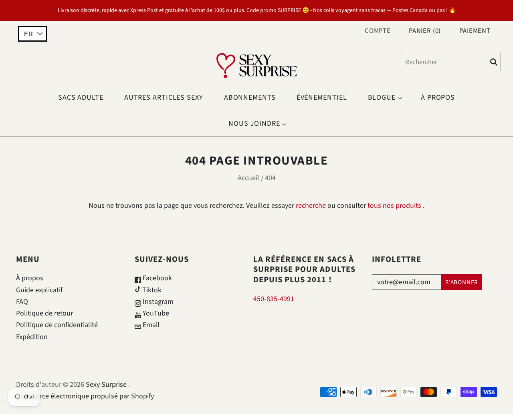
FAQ (22, 302)
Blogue (382, 97)
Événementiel (322, 97)
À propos (438, 97)
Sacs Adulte (80, 97)
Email (150, 325)
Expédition (32, 337)
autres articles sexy (163, 97)
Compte (378, 31)
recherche (311, 206)
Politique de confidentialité (57, 325)
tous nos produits (394, 206)
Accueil (248, 178)
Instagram (157, 302)
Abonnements (250, 97)
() (425, 31)
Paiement (475, 31)
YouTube (155, 313)
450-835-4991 (273, 299)
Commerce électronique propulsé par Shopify (85, 396)
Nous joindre (254, 124)
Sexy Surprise (106, 385)
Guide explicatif (39, 290)
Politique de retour (44, 313)
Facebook (156, 278)
